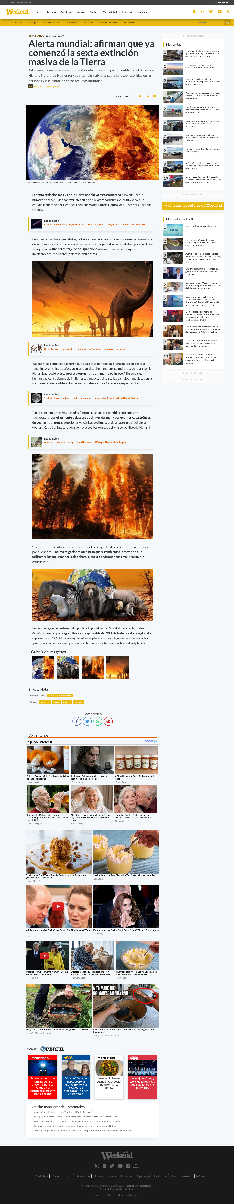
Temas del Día (15, 22)
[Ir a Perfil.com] (222, 2)
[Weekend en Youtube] (120, 1166)
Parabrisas (126, 1176)
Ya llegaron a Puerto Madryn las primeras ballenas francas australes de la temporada (75, 1116)
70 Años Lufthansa (108, 22)
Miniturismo (70, 22)
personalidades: (37, 695)
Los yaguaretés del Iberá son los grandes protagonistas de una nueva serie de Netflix (75, 1125)
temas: (33, 702)
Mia (174, 1176)
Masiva (56, 702)
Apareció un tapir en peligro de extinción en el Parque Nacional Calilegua (85, 442)
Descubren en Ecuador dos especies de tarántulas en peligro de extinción (86, 348)
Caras (56, 1176)
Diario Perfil (42, 1176)
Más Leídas (173, 44)
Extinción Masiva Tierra (60, 695)
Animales (78, 702)
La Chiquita (33, 22)
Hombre (112, 1176)
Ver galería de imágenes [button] (46, 86)
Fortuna (99, 1176)
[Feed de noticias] (128, 1166)
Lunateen (186, 1176)
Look (156, 1176)
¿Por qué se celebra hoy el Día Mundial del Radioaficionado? (63, 1112)
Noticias (68, 1176)
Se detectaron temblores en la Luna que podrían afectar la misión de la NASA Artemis (92, 397)
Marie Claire (83, 1176)
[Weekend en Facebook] (104, 1166)
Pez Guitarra (129, 22)
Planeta (67, 702)
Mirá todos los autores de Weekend (193, 205)
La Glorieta (87, 22)
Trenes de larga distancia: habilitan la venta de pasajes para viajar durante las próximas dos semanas (83, 1130)
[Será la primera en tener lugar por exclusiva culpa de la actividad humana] (43, 667)
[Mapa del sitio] (136, 1166)
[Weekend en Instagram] (97, 1166)
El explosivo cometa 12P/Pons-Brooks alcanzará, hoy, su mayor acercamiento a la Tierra (93, 224)
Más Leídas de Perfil (179, 219)
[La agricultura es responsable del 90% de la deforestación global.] (118, 667)
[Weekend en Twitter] (112, 1166)
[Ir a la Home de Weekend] (117, 1155)
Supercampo (143, 1176)
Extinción (44, 702)
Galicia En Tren (51, 22)
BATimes (200, 1176)
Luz (166, 1176)
